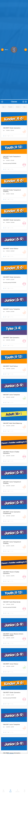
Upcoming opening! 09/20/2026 (9, 163)
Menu (6, 49)
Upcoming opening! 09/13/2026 (9, 282)
